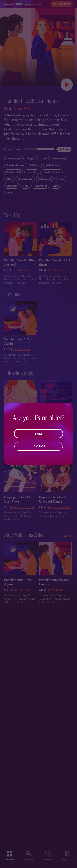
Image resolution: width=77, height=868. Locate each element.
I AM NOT (38, 446)
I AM (38, 433)
